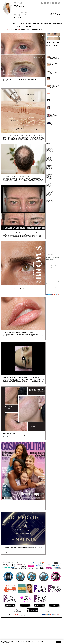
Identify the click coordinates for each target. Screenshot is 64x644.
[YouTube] (56, 3)
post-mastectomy (52, 283)
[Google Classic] (15, 614)
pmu (47, 283)
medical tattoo (49, 281)
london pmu (49, 279)
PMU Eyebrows (49, 269)
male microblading (56, 279)
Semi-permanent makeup (51, 273)
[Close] (62, 642)
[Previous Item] (48, 37)
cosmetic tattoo (54, 275)
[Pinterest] (53, 3)
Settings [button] (46, 641)
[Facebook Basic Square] (47, 294)
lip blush (48, 277)
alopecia (48, 275)
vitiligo (55, 287)
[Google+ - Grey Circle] (50, 3)
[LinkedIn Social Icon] (56, 294)
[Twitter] (48, 3)
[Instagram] (45, 3)
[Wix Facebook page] (5, 614)
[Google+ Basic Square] (54, 294)
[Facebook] (42, 3)
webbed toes (49, 289)
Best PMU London (50, 261)
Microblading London (50, 267)
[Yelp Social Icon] (58, 294)
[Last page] (34, 557)
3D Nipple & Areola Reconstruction (53, 257)
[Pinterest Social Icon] (52, 294)
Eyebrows (56, 261)
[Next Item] (58, 37)
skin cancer (55, 284)
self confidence (49, 284)
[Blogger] (59, 3)
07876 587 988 (56, 14)
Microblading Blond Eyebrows (52, 265)
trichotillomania (49, 287)
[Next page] (31, 557)
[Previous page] (15, 557)
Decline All (52, 641)
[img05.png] (9, 614)
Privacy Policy (7, 642)
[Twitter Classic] (7, 614)
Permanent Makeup (50, 271)
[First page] (13, 557)
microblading (56, 281)
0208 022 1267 (56, 13)
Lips (51, 263)
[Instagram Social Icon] (51, 294)
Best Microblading (50, 259)
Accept (58, 641)
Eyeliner (48, 263)
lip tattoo (53, 277)
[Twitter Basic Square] (49, 294)
